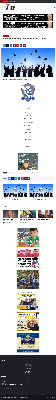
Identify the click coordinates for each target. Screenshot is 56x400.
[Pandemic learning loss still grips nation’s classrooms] (45, 214)
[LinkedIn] (11, 45)
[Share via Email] (21, 45)
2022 (9, 172)
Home (5, 32)
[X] (7, 45)
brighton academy (14, 172)
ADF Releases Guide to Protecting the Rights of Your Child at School (9, 221)
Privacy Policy (28, 372)
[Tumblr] (14, 45)
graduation (32, 172)
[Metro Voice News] (10, 7)
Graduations (37, 172)
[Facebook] (4, 45)
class (19, 172)
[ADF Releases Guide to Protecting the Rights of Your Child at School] (10, 214)
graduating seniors (25, 172)
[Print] (24, 45)
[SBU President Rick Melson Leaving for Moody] (28, 214)
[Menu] (1, 7)
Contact (28, 371)
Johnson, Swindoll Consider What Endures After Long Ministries (22, 1)
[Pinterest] (17, 45)
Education (10, 32)
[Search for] (54, 7)
